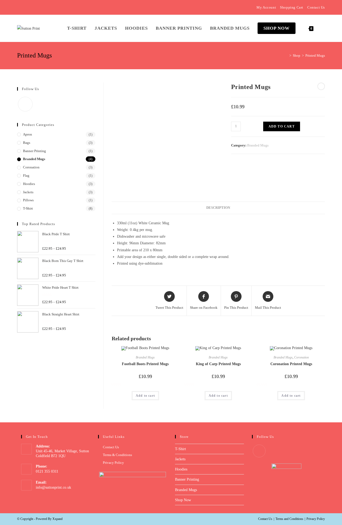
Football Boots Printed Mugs (145, 364)
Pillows (28, 200)
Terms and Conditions (289, 519)
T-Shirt (28, 208)
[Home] (286, 55)
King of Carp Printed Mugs (218, 364)
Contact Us (316, 7)
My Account (266, 7)
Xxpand (57, 519)
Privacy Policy (113, 463)
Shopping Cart (291, 7)
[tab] (218, 208)
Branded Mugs (258, 145)
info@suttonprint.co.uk (53, 487)
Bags (26, 143)
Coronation (301, 357)
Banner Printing (34, 151)
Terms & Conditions (117, 455)
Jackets (28, 192)
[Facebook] (19, 7)
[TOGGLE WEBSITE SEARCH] (323, 28)
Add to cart (282, 126)
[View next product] (321, 86)
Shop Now (183, 500)
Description (218, 208)
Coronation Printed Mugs (291, 364)
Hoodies (29, 184)
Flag (26, 175)
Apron (27, 134)
